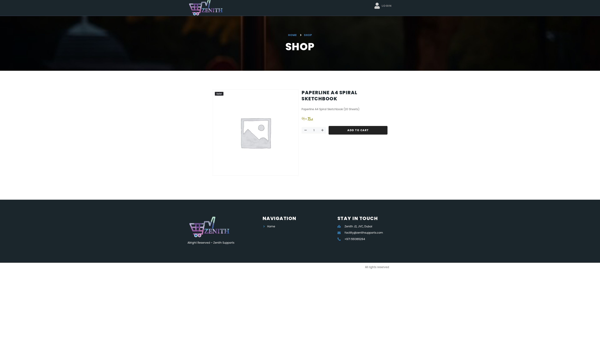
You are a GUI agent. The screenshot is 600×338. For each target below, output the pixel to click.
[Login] (377, 6)
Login (387, 6)
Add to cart (358, 130)
